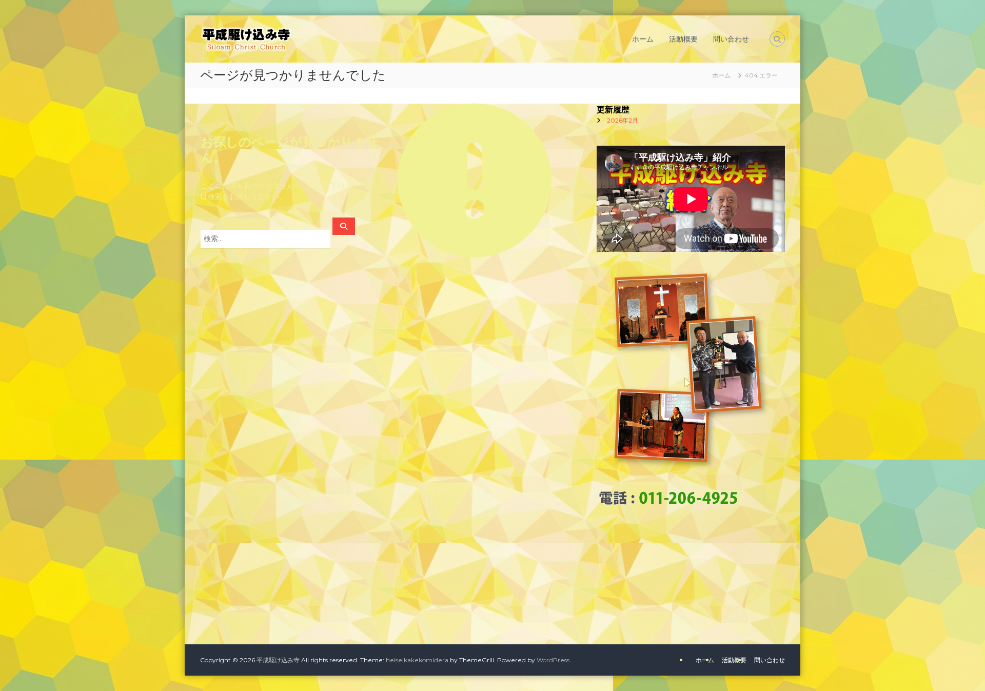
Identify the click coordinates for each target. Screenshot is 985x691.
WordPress (553, 660)
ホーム (643, 39)
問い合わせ (731, 39)
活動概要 (683, 39)
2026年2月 (622, 120)
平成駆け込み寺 (278, 660)
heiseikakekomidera (417, 660)
